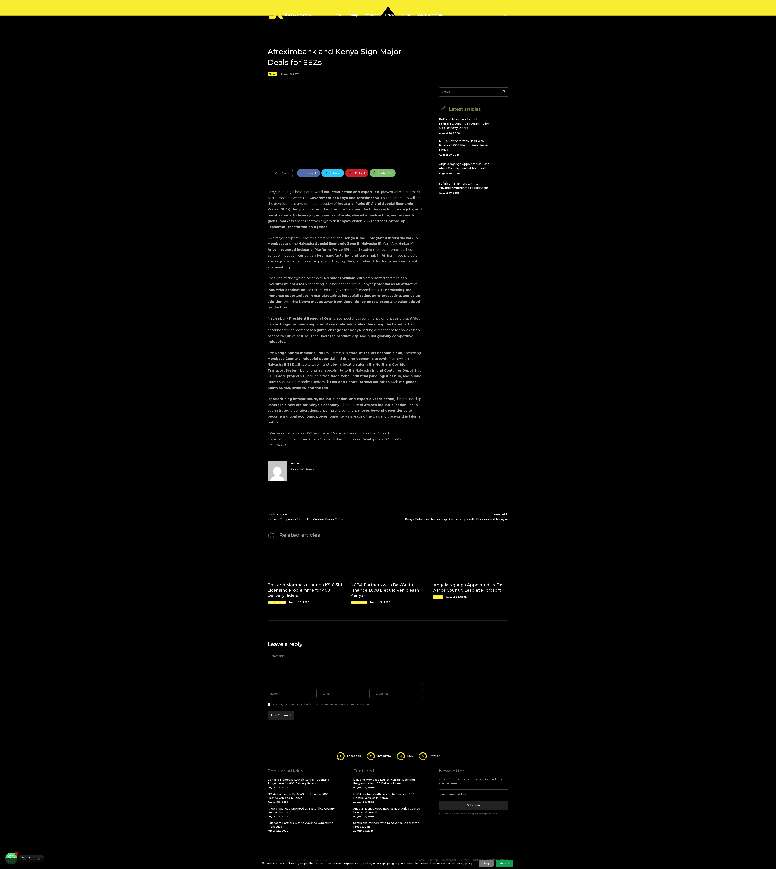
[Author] (277, 471)
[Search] (504, 92)
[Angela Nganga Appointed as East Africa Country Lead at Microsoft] (501, 168)
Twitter (434, 755)
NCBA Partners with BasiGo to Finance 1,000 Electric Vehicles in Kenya (463, 145)
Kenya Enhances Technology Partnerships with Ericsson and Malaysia (456, 519)
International (277, 602)
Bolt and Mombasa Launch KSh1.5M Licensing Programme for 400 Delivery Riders (464, 124)
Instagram (384, 755)
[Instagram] (496, 15)
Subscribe (474, 805)
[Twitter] (505, 15)
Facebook (354, 755)
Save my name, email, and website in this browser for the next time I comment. (321, 704)
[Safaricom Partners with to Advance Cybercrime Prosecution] (501, 187)
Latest (438, 597)
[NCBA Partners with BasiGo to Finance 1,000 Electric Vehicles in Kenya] (501, 146)
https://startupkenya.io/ (303, 469)
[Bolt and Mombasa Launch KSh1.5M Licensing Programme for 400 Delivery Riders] (501, 124)
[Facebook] (488, 15)
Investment (359, 602)
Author (295, 463)
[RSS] (401, 756)
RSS (410, 755)
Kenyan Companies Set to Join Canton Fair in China (305, 519)
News (272, 74)
